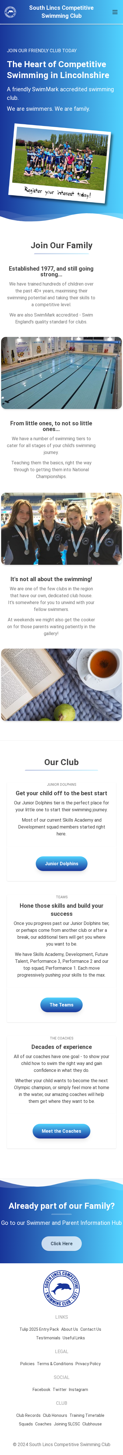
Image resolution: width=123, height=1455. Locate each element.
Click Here (62, 1243)
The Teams (61, 1005)
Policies (27, 1363)
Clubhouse (92, 1424)
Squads (26, 1424)
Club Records (28, 1415)
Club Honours (55, 1415)
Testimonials (48, 1338)
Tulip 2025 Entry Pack (39, 1329)
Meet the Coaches (61, 1131)
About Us (69, 1329)
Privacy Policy (88, 1363)
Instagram (78, 1389)
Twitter (60, 1389)
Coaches (43, 1424)
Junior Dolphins (61, 863)
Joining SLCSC (67, 1424)
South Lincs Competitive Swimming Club (61, 11)
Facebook (41, 1389)
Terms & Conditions (55, 1363)
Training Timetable (87, 1415)
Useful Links (74, 1338)
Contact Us (90, 1329)
